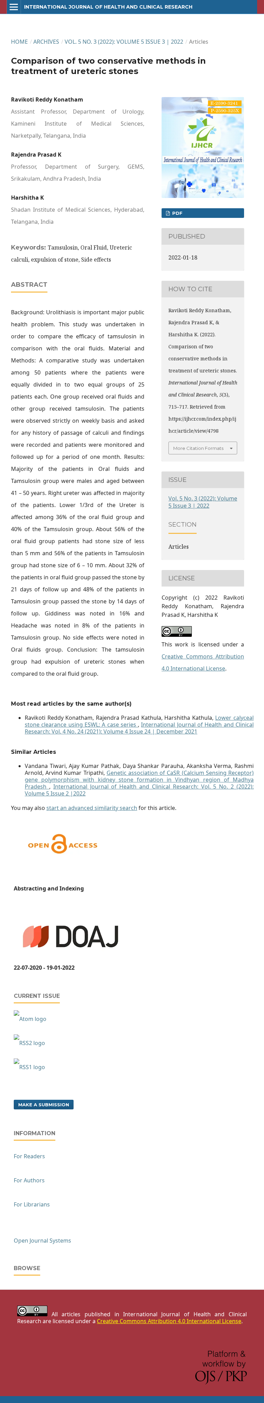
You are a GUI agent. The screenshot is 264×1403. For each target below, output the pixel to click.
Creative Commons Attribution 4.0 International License (169, 1321)
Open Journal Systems (42, 1240)
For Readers (29, 1156)
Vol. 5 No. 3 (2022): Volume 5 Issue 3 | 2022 (124, 41)
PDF (177, 213)
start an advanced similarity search (91, 808)
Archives (46, 41)
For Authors (29, 1180)
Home (19, 41)
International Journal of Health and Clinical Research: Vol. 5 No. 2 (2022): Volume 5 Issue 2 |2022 (139, 790)
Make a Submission (43, 1104)
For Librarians (32, 1204)
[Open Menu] (14, 7)
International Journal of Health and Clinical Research (108, 7)
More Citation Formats (198, 448)
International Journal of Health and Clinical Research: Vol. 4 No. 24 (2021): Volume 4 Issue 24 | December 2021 (139, 728)
